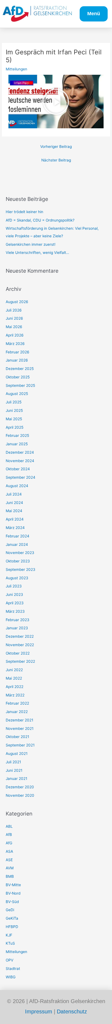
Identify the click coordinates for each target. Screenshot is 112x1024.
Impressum (38, 1011)
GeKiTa (12, 918)
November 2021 (19, 728)
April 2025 (14, 427)
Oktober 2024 (18, 469)
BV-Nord (13, 893)
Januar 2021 (16, 778)
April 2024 (15, 519)
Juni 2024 (14, 502)
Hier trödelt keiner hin (24, 212)
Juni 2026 (14, 318)
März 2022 (15, 695)
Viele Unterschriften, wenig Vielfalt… (37, 252)
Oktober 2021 (17, 736)
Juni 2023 (14, 594)
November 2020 (20, 795)
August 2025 (17, 393)
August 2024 (17, 486)
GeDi (10, 910)
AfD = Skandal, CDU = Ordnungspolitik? (40, 220)
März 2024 (15, 527)
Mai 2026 (14, 327)
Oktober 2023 (18, 561)
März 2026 (15, 343)
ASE (9, 860)
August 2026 (17, 302)
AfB (9, 834)
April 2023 (15, 603)
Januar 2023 (17, 628)
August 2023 (17, 578)
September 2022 (20, 661)
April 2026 (15, 335)
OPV (9, 960)
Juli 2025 (13, 402)
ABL (9, 826)
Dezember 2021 (19, 720)
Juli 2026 (14, 310)
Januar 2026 (17, 360)
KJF (9, 935)
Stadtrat (13, 968)
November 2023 (20, 552)
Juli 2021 (13, 762)
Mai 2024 (14, 511)
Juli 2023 (14, 586)
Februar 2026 (17, 352)
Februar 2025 (17, 435)
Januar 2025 (17, 444)
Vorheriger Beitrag (56, 146)
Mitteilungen (16, 69)
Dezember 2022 (20, 636)
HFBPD (12, 927)
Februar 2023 (17, 620)
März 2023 (15, 611)
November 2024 (20, 461)
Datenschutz (72, 1011)
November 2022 (20, 645)
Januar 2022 (17, 711)
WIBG (10, 977)
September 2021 (20, 745)
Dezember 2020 (20, 787)
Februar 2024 (17, 536)
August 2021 (16, 753)
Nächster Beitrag (56, 160)
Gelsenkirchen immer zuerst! (30, 244)
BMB (10, 876)
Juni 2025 (14, 410)
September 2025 (20, 385)
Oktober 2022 (18, 653)
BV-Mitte (13, 885)
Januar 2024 (17, 544)
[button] (56, 101)
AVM (10, 868)
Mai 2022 (14, 678)
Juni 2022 (14, 670)
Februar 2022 (17, 703)
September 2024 (20, 477)
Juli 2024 (14, 494)
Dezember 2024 (20, 452)
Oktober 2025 (18, 377)
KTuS (10, 943)
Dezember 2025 (20, 368)
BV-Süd (12, 901)
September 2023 (20, 569)
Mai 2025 (14, 419)
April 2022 (14, 686)
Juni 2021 (14, 770)
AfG (9, 843)
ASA (9, 851)
